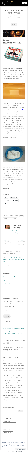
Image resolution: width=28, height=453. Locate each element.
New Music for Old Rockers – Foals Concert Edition (21, 242)
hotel (21, 215)
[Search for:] (10, 411)
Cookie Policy (7, 446)
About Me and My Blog (9, 277)
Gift (24, 3)
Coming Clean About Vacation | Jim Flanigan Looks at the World (13, 259)
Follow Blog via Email (10, 298)
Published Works (8, 284)
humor (11, 213)
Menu (14, 24)
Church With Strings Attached (6, 241)
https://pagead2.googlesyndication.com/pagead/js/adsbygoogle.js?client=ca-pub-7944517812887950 (13, 331)
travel (14, 218)
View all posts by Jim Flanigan (16, 232)
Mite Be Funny (7, 280)
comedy (11, 215)
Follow (7, 316)
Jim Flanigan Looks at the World (14, 11)
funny (16, 215)
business (6, 215)
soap (10, 218)
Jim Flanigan (17, 63)
